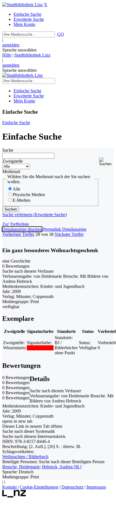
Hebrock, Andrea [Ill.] (61, 466)
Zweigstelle (12, 161)
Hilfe (6, 55)
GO (60, 34)
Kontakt (9, 487)
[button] (106, 161)
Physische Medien (29, 194)
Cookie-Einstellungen (39, 487)
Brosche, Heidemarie (21, 466)
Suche (7, 150)
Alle (16, 189)
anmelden (10, 44)
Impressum (96, 487)
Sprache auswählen (19, 50)
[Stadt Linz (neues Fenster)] (14, 496)
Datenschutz (72, 487)
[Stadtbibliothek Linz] (22, 4)
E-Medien (21, 200)
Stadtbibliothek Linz (32, 55)
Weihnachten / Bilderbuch (25, 456)
